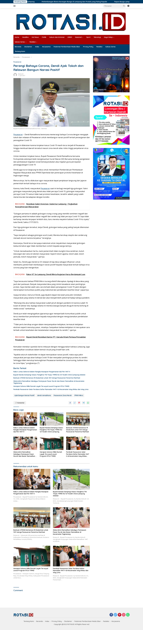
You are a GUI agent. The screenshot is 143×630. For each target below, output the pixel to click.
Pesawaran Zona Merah (63, 395)
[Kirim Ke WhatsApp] (88, 402)
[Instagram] (123, 615)
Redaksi (33, 42)
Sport (88, 37)
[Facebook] (111, 615)
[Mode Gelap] (128, 6)
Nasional (78, 37)
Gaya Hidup (108, 37)
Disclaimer (28, 47)
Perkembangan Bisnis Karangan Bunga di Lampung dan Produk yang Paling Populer (53, 2)
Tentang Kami (20, 51)
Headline (25, 37)
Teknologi (97, 37)
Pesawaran (17, 62)
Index (37, 47)
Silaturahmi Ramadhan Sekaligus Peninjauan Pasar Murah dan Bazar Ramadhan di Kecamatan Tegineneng (48, 382)
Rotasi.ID (20, 74)
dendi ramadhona (44, 395)
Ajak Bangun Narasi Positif (24, 395)
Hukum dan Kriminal (56, 37)
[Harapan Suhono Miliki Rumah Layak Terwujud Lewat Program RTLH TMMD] (51, 443)
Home (17, 37)
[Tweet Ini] (74, 402)
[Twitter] (115, 615)
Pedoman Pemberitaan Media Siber (67, 47)
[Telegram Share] (83, 402)
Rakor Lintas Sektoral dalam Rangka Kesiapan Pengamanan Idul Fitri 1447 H (41, 372)
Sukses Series (20, 42)
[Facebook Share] (70, 402)
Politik (44, 37)
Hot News (35, 37)
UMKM (69, 37)
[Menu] (14, 6)
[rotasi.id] (71, 21)
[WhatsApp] (128, 615)
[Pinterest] (119, 615)
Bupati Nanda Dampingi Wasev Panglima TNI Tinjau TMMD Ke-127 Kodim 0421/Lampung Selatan (49, 375)
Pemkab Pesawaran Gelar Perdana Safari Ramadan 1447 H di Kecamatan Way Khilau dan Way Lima (50, 389)
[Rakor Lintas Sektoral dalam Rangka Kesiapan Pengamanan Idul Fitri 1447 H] (25, 419)
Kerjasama (46, 47)
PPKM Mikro (79, 395)
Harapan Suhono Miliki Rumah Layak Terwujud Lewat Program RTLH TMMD (41, 386)
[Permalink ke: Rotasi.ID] (15, 74)
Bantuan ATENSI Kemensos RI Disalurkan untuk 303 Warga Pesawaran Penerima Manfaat (46, 378)
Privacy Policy (88, 47)
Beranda (18, 47)
